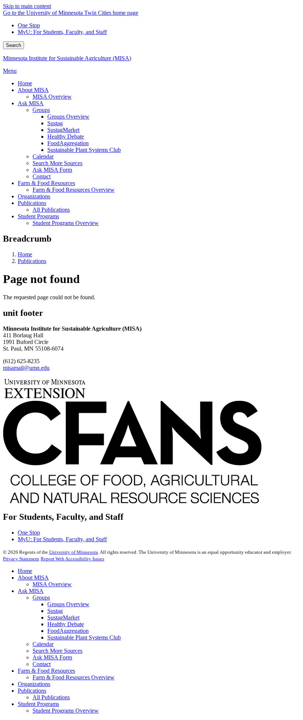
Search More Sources (57, 651)
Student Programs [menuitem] (38, 216)
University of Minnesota (73, 552)
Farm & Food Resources (46, 671)
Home (25, 254)
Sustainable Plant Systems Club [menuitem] (84, 150)
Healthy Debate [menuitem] (65, 136)
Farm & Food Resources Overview (74, 677)
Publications (32, 261)
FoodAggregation (68, 631)
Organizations (34, 684)
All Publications (51, 697)
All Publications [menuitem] (51, 210)
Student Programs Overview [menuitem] (66, 223)
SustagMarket (63, 617)
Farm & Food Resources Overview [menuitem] (74, 190)
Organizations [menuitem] (34, 196)
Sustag (55, 611)
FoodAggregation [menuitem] (68, 143)
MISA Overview (52, 584)
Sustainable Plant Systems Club (84, 637)
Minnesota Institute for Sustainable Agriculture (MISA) (67, 58)
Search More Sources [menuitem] (57, 163)
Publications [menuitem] (32, 203)
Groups (41, 597)
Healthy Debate (65, 624)
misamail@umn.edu (26, 368)
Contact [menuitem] (42, 176)
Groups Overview (68, 604)
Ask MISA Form (52, 657)
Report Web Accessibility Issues (72, 559)
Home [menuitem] (25, 83)
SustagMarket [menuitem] (63, 130)
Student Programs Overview (66, 710)
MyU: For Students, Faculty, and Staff (62, 32)
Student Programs (38, 704)
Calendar (43, 644)
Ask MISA (31, 591)
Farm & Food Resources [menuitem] (46, 183)
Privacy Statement (21, 559)
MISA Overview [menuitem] (52, 96)
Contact (42, 664)
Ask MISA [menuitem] (31, 103)
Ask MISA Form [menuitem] (52, 170)
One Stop (29, 25)
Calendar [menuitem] (43, 156)
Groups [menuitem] (41, 110)
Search (13, 45)
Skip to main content (27, 6)
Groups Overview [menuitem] (68, 116)
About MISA (33, 577)
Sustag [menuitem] (55, 123)
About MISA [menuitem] (33, 90)
